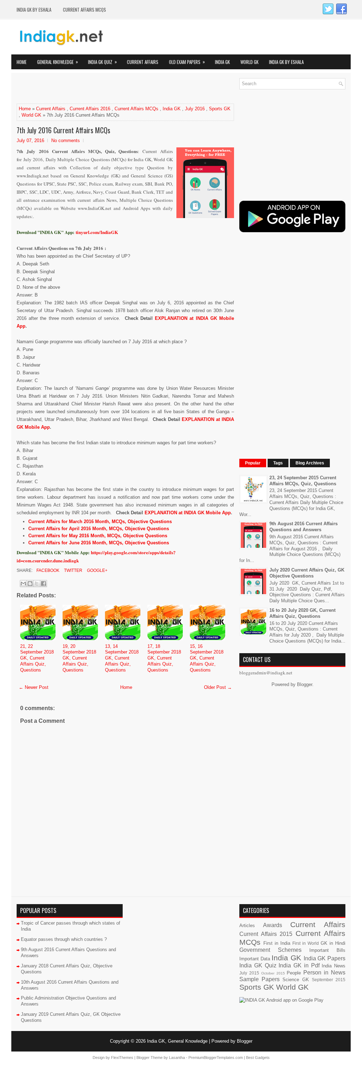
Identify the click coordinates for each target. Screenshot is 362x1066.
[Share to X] (36, 583)
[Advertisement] (99, 88)
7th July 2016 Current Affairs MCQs (63, 130)
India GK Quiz (102, 61)
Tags (278, 463)
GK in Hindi (333, 943)
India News (333, 965)
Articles (247, 925)
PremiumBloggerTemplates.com (215, 1057)
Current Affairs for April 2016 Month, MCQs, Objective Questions (98, 528)
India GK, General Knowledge (177, 1041)
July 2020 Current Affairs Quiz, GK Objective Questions (306, 573)
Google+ (96, 570)
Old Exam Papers (187, 61)
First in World (305, 943)
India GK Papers (324, 958)
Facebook (47, 570)
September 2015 (328, 979)
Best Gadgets (258, 1057)
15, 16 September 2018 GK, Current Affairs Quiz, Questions (206, 658)
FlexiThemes (122, 1057)
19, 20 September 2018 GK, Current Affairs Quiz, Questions (79, 658)
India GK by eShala (34, 9)
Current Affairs (142, 61)
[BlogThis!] (30, 583)
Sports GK (219, 108)
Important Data (254, 958)
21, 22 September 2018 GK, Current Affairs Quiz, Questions (37, 658)
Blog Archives (310, 463)
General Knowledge (57, 61)
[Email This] (23, 583)
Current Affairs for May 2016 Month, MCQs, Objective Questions (97, 535)
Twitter (72, 570)
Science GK (295, 979)
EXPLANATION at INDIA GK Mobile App (188, 512)
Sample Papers (259, 979)
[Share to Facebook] (43, 583)
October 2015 (273, 973)
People (294, 973)
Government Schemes (270, 950)
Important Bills (327, 950)
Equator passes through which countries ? (64, 939)
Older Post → (218, 687)
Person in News (324, 973)
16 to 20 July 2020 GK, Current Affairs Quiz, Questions (302, 613)
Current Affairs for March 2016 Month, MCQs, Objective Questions (100, 521)
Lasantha (177, 1057)
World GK (249, 61)
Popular (253, 463)
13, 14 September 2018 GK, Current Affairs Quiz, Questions (122, 658)
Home (22, 61)
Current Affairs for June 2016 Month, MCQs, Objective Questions (98, 542)
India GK (222, 61)
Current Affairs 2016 (90, 108)
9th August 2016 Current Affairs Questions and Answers (303, 526)
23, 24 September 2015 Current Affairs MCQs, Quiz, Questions (302, 480)
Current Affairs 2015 (265, 934)
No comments (65, 140)
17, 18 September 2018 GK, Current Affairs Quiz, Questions (164, 658)
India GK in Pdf (299, 965)
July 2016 (195, 108)
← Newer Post (33, 687)
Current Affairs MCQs (84, 9)
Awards (272, 925)
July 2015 (249, 973)
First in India (276, 943)
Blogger (304, 684)
